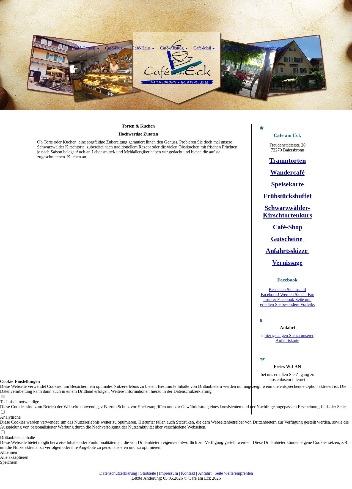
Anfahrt (204, 473)
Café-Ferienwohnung (264, 48)
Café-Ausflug (172, 48)
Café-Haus (141, 48)
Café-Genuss (84, 48)
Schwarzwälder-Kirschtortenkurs (287, 211)
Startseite (148, 473)
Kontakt (188, 473)
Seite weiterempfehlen (234, 473)
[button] (176, 462)
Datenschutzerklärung (118, 473)
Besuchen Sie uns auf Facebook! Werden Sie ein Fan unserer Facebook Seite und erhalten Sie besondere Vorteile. (287, 297)
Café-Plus (113, 48)
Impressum (168, 473)
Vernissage (287, 262)
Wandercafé (287, 172)
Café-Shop (287, 227)
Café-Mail (202, 48)
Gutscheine (287, 238)
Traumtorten (287, 160)
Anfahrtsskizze (287, 250)
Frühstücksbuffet (287, 196)
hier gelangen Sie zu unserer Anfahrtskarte (289, 338)
